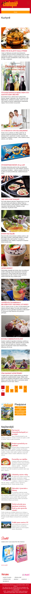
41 (25, 390)
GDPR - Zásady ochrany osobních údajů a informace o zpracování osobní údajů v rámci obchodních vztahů (15, 592)
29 (16, 387)
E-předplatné (7, 579)
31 (25, 387)
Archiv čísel (20, 414)
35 (16, 390)
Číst (20, 409)
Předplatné (18, 577)
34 (12, 390)
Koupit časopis (20, 412)
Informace (6, 581)
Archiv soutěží (4, 565)
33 (7, 390)
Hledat (15, 12)
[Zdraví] (26, 574)
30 (20, 387)
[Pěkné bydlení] (5, 574)
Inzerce (16, 579)
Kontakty (24, 579)
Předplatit (20, 407)
